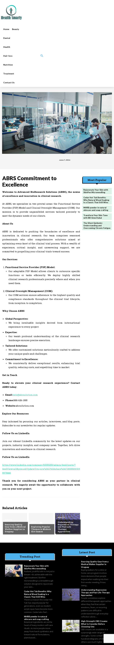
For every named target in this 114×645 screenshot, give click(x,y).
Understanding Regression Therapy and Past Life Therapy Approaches (68, 527)
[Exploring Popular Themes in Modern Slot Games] (41, 523)
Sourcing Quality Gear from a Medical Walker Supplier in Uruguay (15, 528)
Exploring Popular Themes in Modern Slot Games (41, 529)
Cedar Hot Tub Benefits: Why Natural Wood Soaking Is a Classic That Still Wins (96, 200)
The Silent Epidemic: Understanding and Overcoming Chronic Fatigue (96, 225)
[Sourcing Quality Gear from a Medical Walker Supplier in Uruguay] (71, 566)
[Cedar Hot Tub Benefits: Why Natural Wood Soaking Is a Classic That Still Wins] (14, 596)
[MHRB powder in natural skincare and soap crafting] (14, 621)
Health (8, 520)
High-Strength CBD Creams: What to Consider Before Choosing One (94, 624)
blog (33, 522)
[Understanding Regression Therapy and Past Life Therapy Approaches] (71, 595)
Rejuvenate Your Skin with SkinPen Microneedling (95, 191)
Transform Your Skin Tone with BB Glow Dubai (95, 216)
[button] (41, 55)
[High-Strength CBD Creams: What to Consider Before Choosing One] (71, 626)
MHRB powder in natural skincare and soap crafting (95, 208)
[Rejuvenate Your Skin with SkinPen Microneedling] (14, 571)
